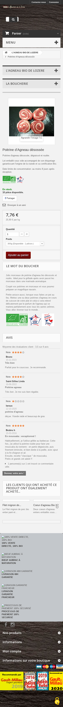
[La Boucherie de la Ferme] (14, 7)
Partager (10, 198)
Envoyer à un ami (17, 205)
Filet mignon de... (12, 505)
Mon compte (12, 651)
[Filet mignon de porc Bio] (16, 500)
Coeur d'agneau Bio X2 (45, 505)
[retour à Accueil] (6, 53)
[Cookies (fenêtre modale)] (57, 701)
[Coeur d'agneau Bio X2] (47, 500)
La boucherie (17, 84)
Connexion (54, 2)
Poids (9, 239)
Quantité (10, 229)
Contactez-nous (39, 2)
